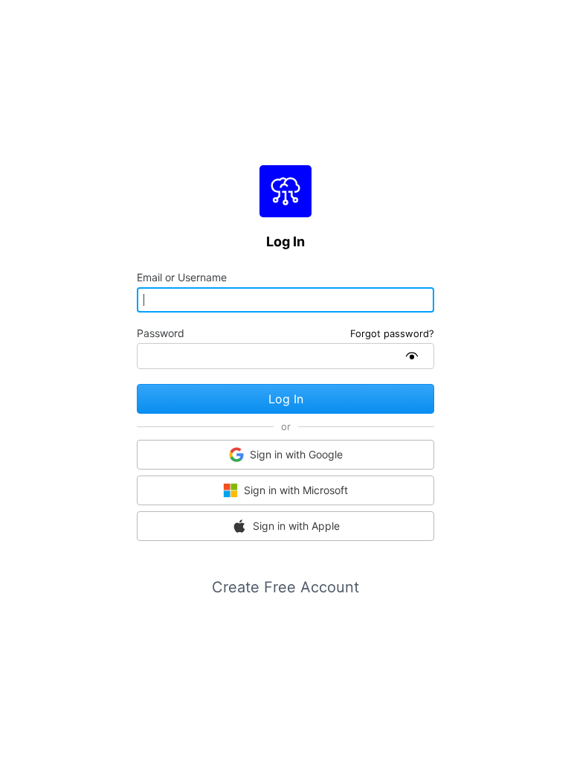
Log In (285, 398)
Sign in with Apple (296, 525)
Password (160, 333)
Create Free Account (285, 587)
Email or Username (182, 278)
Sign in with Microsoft (296, 490)
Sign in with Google (296, 454)
